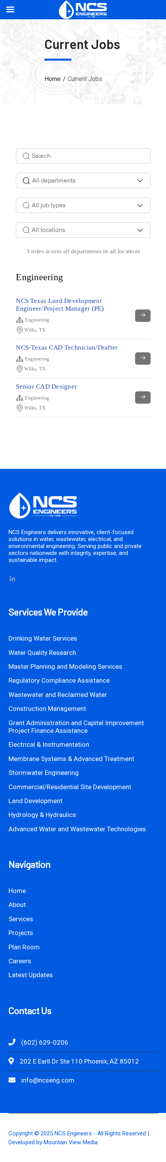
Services (20, 919)
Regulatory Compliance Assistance (59, 680)
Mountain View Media (71, 1142)
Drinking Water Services (42, 638)
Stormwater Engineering (43, 772)
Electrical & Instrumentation (48, 744)
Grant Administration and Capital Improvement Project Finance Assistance (76, 726)
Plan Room (24, 947)
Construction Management (47, 708)
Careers (19, 961)
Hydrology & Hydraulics (42, 815)
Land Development (35, 801)
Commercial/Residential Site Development (69, 787)
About (17, 904)
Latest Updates (30, 975)
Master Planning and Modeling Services (65, 666)
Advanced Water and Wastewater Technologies (77, 829)
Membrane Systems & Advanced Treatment (71, 759)
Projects (20, 933)
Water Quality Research (42, 652)
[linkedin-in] (12, 579)
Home (52, 79)
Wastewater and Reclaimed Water (57, 695)
